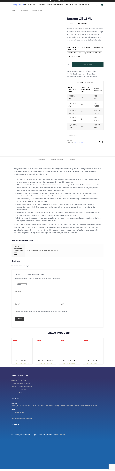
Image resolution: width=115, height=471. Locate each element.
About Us (14, 380)
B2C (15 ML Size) (71, 4)
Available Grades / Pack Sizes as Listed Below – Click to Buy (85, 48)
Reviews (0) (73, 159)
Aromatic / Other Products (55, 4)
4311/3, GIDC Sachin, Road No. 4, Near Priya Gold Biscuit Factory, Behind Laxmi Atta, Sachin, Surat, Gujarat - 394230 (54, 406)
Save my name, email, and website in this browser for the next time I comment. (43, 311)
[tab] (41, 160)
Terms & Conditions (24, 383)
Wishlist (14, 386)
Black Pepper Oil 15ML (45, 361)
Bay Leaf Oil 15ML (22, 361)
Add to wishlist (73, 135)
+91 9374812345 (18, 412)
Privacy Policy (22, 380)
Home (13, 10)
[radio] (76, 53)
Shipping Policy (22, 389)
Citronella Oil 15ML (69, 361)
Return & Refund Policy (25, 386)
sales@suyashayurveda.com (22, 419)
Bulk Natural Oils (29, 4)
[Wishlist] (96, 4)
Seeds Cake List (84, 4)
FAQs (20, 392)
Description (41, 159)
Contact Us (15, 383)
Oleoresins (41, 4)
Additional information (57, 159)
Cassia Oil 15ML (93, 361)
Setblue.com (60, 435)
